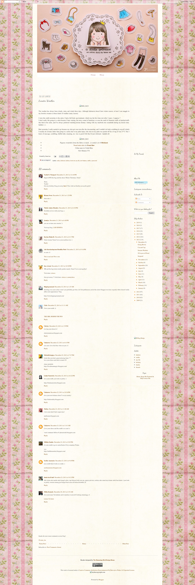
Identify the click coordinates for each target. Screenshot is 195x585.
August (140, 268)
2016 (138, 231)
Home (93, 75)
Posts (138, 199)
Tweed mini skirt (78, 145)
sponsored (94, 160)
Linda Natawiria (49, 376)
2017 (138, 228)
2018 (138, 225)
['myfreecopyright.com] (97, 572)
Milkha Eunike (48, 442)
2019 (138, 222)
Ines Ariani (47, 266)
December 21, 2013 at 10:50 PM (61, 266)
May (140, 277)
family (138, 365)
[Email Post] (54, 156)
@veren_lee (42, 540)
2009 (138, 300)
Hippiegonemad (49, 287)
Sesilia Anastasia (49, 461)
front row (72, 160)
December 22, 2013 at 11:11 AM (58, 305)
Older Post (125, 544)
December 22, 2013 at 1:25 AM (64, 287)
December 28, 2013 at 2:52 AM (63, 492)
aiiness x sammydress (68, 277)
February (141, 285)
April (140, 280)
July (139, 271)
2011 (138, 295)
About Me (143, 377)
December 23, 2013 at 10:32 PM (64, 477)
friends (138, 367)
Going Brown (142, 245)
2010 (138, 297)
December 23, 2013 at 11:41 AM (60, 425)
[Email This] (60, 156)
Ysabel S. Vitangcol (50, 175)
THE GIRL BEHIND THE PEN (53, 316)
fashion (68, 160)
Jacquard (140, 256)
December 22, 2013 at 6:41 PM (60, 343)
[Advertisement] (80, 86)
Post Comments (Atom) (54, 547)
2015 (138, 234)
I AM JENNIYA (58, 227)
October (141, 262)
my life (78, 160)
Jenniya (46, 220)
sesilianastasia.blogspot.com (52, 468)
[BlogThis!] (62, 156)
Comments (140, 202)
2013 (138, 240)
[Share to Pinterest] (69, 156)
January (140, 288)
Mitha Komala (48, 492)
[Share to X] (64, 156)
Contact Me (146, 378)
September (141, 265)
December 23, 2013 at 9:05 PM (63, 442)
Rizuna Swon (48, 195)
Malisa (46, 409)
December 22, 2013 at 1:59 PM (58, 326)
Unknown (47, 342)
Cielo (45, 305)
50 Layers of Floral (143, 253)
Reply (46, 189)
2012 (138, 292)
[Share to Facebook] (66, 156)
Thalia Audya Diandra (51, 208)
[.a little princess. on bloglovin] (141, 184)
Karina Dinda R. (49, 237)
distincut (62, 160)
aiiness (53, 273)
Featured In (150, 377)
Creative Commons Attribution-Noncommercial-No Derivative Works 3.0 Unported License (106, 570)
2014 (138, 237)
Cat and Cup (141, 247)
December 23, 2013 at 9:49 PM (64, 461)
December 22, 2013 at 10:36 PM (60, 392)
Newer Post (42, 544)
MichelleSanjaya (49, 355)
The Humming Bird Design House (104, 560)
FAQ (141, 378)
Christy (46, 326)
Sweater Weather (143, 250)
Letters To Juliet (49, 499)
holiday (138, 362)
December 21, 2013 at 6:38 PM (68, 208)
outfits (89, 160)
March (140, 282)
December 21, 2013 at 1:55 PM (62, 195)
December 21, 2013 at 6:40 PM (59, 220)
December (141, 242)
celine (58, 160)
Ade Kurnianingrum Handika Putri (55, 249)
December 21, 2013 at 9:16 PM (76, 249)
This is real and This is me (52, 256)
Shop (102, 75)
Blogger (101, 580)
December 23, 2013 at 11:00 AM (59, 409)
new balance (83, 160)
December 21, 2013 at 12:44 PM (67, 175)
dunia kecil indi (49, 477)
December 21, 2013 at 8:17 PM (64, 237)
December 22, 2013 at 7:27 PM (64, 355)
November (141, 260)
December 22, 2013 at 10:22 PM (65, 376)
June (140, 274)
